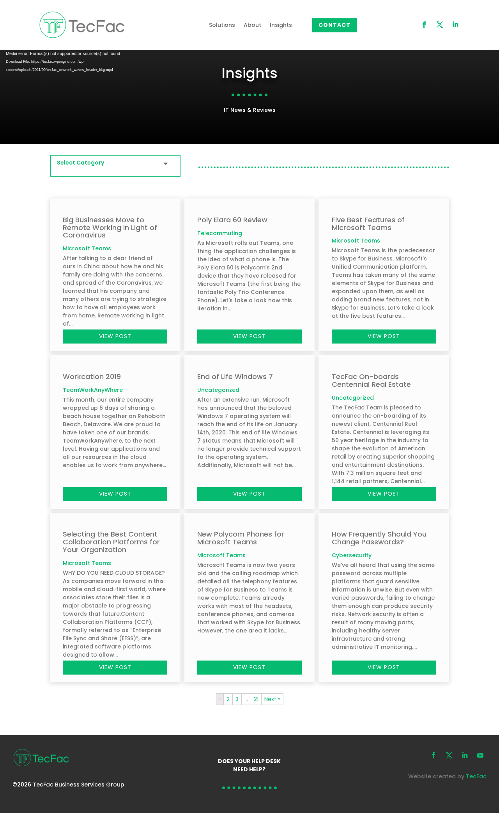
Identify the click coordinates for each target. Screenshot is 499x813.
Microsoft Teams (87, 248)
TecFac (476, 776)
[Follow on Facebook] (424, 24)
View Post (115, 336)
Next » (272, 699)
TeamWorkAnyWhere (93, 390)
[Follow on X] (440, 24)
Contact (334, 25)
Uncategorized (218, 390)
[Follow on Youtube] (480, 755)
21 (256, 699)
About (252, 25)
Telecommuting (219, 233)
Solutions (222, 25)
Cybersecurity (352, 555)
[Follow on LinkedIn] (455, 24)
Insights (281, 25)
